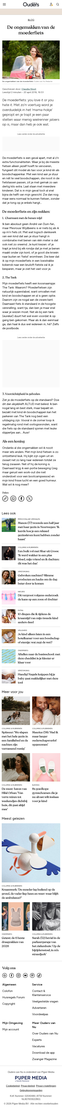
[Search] (58, 4)
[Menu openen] (4, 4)
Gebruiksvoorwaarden (31, 1090)
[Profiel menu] (51, 4)
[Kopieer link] (5, 498)
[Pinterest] (32, 975)
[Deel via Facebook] (21, 498)
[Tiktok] (39, 975)
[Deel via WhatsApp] (13, 498)
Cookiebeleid (13, 1086)
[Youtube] (25, 975)
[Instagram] (18, 975)
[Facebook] (11, 975)
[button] (46, 1086)
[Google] (4, 975)
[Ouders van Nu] (31, 4)
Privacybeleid (28, 1086)
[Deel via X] (29, 498)
